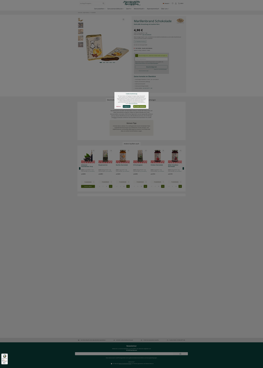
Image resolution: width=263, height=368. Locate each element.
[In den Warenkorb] (110, 186)
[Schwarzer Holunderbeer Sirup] (88, 156)
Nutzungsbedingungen (153, 63)
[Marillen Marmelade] (123, 156)
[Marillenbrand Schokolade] (107, 39)
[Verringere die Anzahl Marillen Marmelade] (117, 186)
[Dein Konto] (175, 3)
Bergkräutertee (102, 165)
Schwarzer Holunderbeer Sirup (87, 165)
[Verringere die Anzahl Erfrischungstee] (134, 186)
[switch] (4, 363)
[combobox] (90, 3)
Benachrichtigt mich (151, 67)
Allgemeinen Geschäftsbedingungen (160, 69)
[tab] (112, 100)
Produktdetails (88, 182)
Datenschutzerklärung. (133, 103)
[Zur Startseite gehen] (131, 3)
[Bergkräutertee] (105, 156)
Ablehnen (118, 106)
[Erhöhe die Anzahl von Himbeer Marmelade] (159, 186)
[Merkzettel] (172, 3)
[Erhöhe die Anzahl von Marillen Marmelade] (124, 186)
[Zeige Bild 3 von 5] (107, 62)
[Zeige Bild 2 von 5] (104, 62)
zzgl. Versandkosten (146, 34)
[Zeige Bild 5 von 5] (114, 62)
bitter (115, 117)
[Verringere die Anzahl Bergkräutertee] (99, 186)
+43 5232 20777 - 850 (147, 88)
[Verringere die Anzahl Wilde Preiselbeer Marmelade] (169, 186)
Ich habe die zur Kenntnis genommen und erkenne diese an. (133, 363)
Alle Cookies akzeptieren (139, 106)
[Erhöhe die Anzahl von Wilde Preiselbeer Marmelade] (176, 186)
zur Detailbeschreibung (140, 41)
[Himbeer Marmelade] (158, 156)
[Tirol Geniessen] (180, 20)
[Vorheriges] (79, 168)
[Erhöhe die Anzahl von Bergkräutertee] (107, 186)
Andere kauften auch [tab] (131, 144)
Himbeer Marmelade (157, 165)
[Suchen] (103, 3)
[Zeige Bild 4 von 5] (111, 62)
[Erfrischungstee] (140, 156)
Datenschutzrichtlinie (140, 63)
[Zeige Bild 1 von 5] (101, 62)
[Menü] (7, 354)
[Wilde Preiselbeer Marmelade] (175, 156)
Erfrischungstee (138, 165)
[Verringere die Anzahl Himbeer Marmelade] (152, 186)
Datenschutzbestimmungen (144, 70)
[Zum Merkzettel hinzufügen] (123, 19)
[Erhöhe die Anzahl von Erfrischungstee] (141, 186)
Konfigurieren (126, 106)
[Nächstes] (183, 168)
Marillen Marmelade (122, 165)
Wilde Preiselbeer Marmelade (173, 165)
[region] (104, 39)
